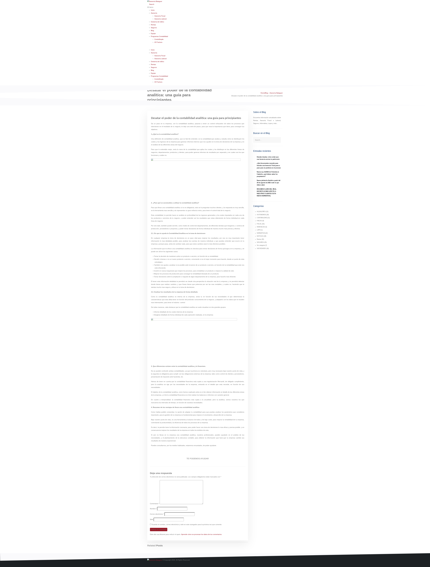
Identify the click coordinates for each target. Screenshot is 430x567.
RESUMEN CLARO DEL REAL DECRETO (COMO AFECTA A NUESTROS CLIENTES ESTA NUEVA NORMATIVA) (266, 192)
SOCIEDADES (261, 248)
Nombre (153, 509)
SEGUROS (260, 242)
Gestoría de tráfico (157, 22)
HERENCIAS (261, 227)
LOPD (259, 230)
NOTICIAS (260, 236)
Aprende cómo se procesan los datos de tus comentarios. (201, 534)
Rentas (153, 25)
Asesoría (154, 13)
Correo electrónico (157, 514)
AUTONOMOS (261, 214)
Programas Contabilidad (159, 36)
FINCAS (259, 221)
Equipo (153, 33)
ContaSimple (158, 39)
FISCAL (259, 224)
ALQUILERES (261, 211)
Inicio (153, 10)
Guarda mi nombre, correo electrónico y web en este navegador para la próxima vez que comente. (187, 524)
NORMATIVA (261, 233)
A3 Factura (158, 42)
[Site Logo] (154, 1)
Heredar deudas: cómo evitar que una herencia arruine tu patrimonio (268, 158)
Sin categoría (261, 245)
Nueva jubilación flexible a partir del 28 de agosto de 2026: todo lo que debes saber (268, 183)
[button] (150, 4)
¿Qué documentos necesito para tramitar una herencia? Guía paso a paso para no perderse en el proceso (269, 166)
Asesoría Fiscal (159, 16)
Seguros (154, 28)
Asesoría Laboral (160, 19)
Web (151, 519)
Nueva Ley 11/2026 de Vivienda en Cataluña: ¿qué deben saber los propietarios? (268, 174)
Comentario (154, 503)
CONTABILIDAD (262, 218)
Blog (152, 30)
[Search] (279, 140)
